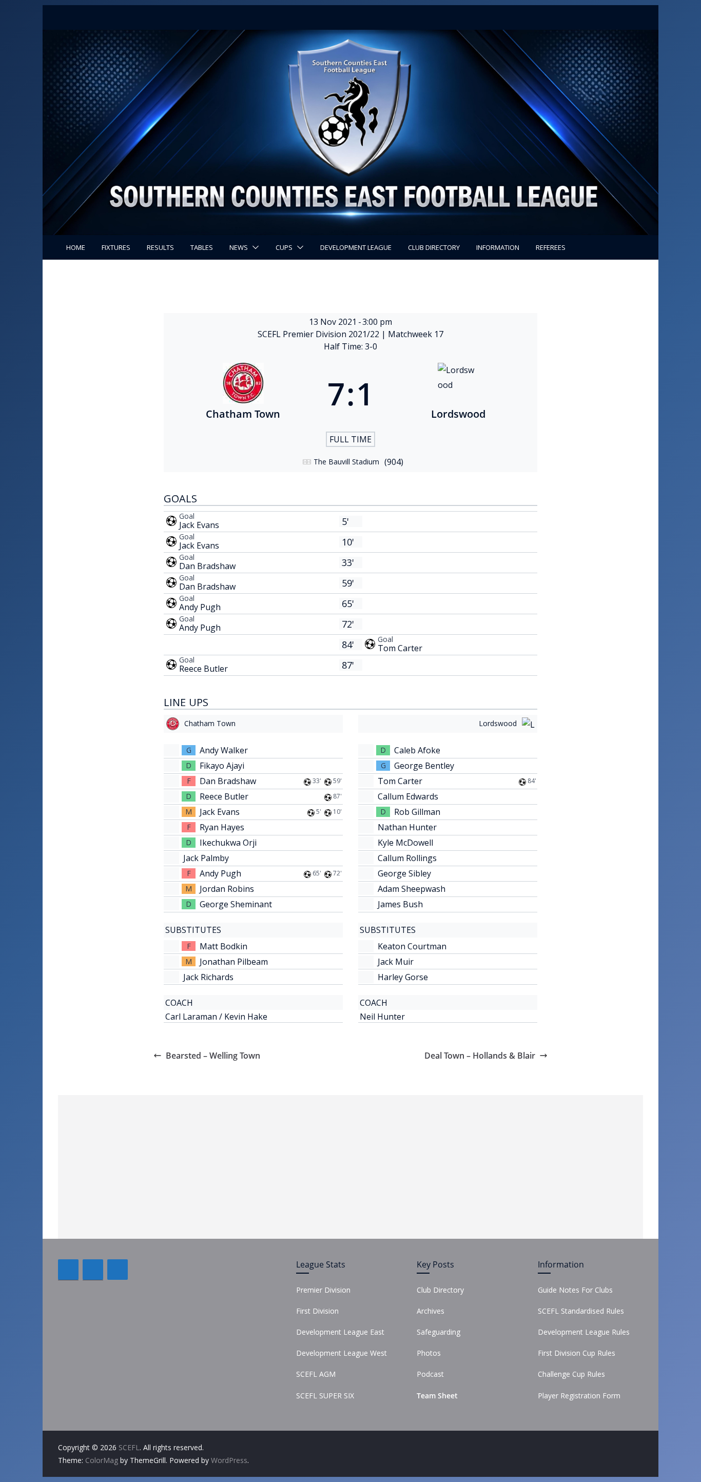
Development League (356, 247)
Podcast (430, 1374)
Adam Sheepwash (411, 888)
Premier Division (323, 1290)
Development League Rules (584, 1332)
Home (75, 247)
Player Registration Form (579, 1395)
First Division (317, 1311)
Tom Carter (400, 648)
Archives (430, 1311)
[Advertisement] (350, 1167)
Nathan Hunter (407, 827)
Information (497, 247)
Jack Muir (396, 961)
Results (160, 247)
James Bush (400, 904)
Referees (551, 247)
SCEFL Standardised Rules (581, 1311)
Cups (284, 247)
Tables (201, 247)
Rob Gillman (417, 811)
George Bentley (424, 765)
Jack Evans (199, 525)
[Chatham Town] (243, 393)
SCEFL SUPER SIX (325, 1395)
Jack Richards (208, 977)
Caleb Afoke (417, 750)
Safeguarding (438, 1332)
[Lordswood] (458, 393)
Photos (429, 1353)
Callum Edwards (408, 796)
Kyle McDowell (405, 842)
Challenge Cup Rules (571, 1374)
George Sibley (404, 873)
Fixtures (116, 247)
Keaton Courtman (412, 946)
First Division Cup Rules (576, 1353)
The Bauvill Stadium (346, 461)
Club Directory (434, 247)
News (238, 247)
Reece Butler (203, 668)
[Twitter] (93, 1269)
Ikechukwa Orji (228, 842)
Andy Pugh (200, 607)
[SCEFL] (350, 37)
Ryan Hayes (222, 827)
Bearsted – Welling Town (213, 1055)
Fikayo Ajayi (222, 765)
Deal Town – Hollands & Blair (479, 1055)
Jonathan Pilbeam (234, 961)
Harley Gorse (403, 977)
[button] (253, 247)
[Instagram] (117, 1269)
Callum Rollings (407, 858)
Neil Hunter (382, 1016)
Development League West (341, 1353)
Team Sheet (437, 1395)
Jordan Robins (227, 888)
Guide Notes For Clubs (575, 1290)
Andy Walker (224, 750)
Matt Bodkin (223, 946)
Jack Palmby (206, 858)
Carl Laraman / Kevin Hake (216, 1016)
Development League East (340, 1332)
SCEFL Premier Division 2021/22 (319, 334)
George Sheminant (236, 904)
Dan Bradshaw (207, 566)
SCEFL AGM (316, 1374)
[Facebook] (68, 1269)
